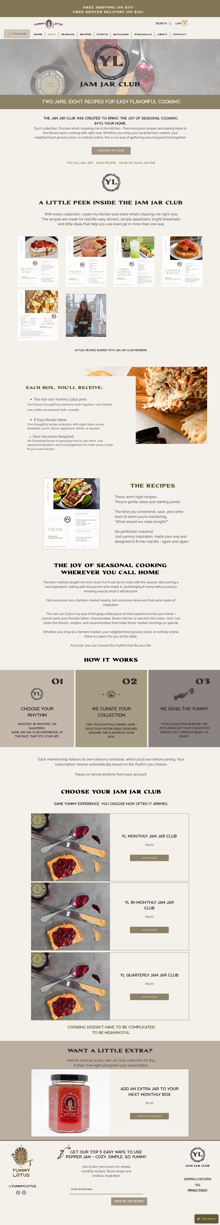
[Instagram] (24, 1192)
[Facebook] (18, 1192)
